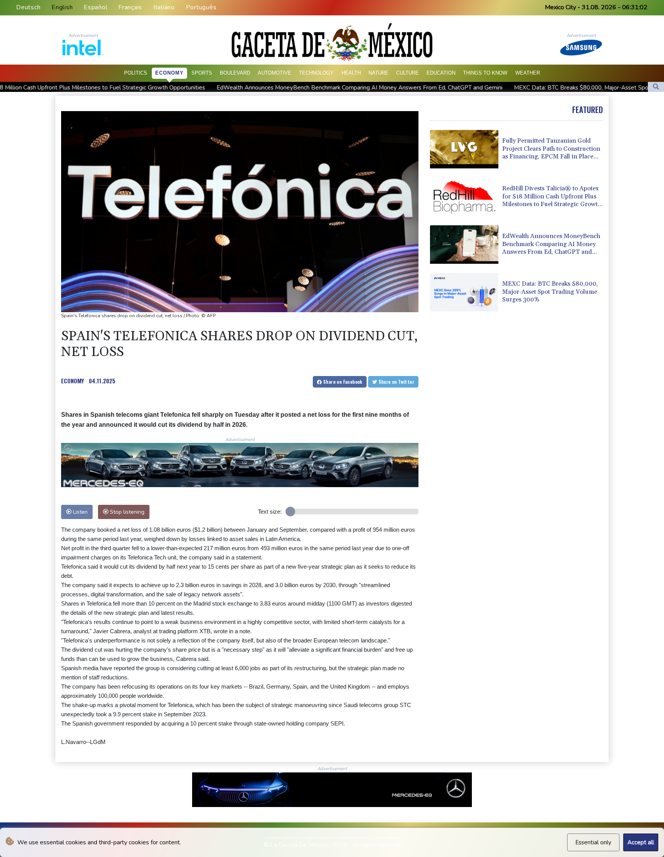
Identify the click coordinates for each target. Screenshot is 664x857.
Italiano (164, 7)
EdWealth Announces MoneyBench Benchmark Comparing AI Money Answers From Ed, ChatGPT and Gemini (279, 87)
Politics (135, 73)
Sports (201, 73)
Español (95, 7)
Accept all (640, 842)
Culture (407, 73)
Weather (527, 73)
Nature (378, 73)
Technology (316, 73)
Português (201, 7)
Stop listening (126, 512)
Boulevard (235, 73)
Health (351, 73)
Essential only (593, 842)
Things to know (485, 73)
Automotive (274, 73)
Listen (79, 512)
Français (130, 7)
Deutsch (28, 7)
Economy (169, 73)
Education (441, 73)
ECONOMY (72, 380)
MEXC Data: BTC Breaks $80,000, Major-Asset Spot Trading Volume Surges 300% (541, 87)
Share (342, 381)
